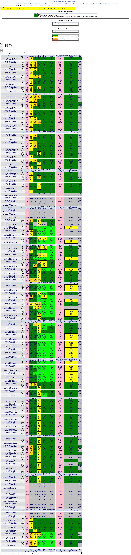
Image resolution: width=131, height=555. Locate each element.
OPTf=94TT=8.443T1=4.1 (71, 404)
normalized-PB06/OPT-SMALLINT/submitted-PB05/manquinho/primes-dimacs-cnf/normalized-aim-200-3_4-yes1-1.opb (10, 149)
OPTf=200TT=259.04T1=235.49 (71, 177)
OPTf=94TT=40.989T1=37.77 (60, 433)
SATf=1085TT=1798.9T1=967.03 (71, 251)
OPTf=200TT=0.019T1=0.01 (27, 135)
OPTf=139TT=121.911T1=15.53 (60, 335)
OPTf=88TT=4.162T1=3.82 (71, 415)
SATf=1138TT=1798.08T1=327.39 (31, 258)
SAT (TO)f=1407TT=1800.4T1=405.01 (44, 227)
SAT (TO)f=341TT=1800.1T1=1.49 (39, 342)
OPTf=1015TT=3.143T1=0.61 (30, 449)
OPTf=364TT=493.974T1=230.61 (60, 324)
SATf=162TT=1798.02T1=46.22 (27, 311)
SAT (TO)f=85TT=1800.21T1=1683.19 (44, 394)
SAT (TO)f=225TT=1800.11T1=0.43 (39, 338)
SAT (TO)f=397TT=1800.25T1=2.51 (44, 369)
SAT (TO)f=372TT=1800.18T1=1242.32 (60, 304)
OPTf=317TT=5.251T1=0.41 (27, 446)
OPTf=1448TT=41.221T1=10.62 (71, 534)
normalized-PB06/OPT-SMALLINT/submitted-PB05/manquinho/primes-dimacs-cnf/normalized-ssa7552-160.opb (10, 545)
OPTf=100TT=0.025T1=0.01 (39, 114)
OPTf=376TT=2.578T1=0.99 (51, 280)
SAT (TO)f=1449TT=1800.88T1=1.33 (51, 534)
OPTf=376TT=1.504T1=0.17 (39, 280)
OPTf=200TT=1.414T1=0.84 (44, 153)
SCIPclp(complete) (60, 56)
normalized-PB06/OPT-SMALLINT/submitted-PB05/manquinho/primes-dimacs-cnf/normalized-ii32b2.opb (10, 273)
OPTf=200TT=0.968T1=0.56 (51, 146)
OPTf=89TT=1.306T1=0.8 (27, 442)
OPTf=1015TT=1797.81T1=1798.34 (71, 471)
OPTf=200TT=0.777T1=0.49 (51, 142)
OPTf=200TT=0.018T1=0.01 (35, 146)
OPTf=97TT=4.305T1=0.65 (27, 418)
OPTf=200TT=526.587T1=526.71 (60, 177)
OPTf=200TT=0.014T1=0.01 (30, 160)
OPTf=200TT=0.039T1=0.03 (27, 167)
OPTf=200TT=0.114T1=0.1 (35, 177)
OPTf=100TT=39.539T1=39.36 (60, 114)
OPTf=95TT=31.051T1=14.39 (60, 439)
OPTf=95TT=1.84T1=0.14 (35, 439)
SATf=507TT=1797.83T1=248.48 (71, 353)
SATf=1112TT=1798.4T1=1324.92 (71, 258)
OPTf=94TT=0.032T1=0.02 (39, 404)
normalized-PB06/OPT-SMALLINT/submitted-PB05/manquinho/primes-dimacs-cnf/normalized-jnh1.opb (10, 391)
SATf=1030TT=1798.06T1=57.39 (27, 251)
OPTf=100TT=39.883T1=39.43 (71, 100)
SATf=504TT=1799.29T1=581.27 (60, 328)
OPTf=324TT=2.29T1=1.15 (51, 467)
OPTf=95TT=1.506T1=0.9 (44, 408)
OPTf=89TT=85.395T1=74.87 (35, 426)
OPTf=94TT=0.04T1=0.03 (39, 433)
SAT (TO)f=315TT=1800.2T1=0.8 (44, 362)
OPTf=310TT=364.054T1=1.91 (35, 318)
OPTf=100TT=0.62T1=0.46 (51, 111)
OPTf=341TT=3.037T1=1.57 (30, 477)
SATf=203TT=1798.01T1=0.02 (31, 338)
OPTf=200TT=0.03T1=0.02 (39, 138)
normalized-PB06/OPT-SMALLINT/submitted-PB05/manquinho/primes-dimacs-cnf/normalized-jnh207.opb (10, 408)
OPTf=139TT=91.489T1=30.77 (71, 335)
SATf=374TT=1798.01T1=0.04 (27, 369)
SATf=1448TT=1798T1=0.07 (27, 534)
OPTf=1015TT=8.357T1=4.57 (44, 464)
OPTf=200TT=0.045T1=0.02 (39, 160)
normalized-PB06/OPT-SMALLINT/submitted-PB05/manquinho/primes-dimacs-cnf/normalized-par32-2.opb (10, 494)
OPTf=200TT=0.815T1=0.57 (44, 125)
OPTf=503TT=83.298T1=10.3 (51, 328)
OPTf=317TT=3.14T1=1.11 (51, 446)
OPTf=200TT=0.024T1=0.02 (39, 142)
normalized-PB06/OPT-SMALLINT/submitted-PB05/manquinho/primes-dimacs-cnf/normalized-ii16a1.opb (10, 227)
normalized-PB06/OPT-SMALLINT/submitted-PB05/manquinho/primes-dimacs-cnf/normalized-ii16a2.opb (10, 231)
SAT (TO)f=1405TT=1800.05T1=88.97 (39, 241)
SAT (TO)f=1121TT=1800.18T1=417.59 (35, 258)
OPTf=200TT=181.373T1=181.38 (71, 163)
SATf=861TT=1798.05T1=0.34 (35, 247)
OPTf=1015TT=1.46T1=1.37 (39, 457)
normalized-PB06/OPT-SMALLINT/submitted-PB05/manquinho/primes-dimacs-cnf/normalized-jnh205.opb (10, 404)
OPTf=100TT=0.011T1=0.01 (27, 73)
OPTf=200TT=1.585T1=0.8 (44, 173)
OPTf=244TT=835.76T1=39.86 (27, 272)
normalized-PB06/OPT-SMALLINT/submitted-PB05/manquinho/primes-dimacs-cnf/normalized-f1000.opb (10, 195)
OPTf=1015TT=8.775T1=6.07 (44, 471)
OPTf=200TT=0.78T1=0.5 (51, 122)
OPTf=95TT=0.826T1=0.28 (27, 387)
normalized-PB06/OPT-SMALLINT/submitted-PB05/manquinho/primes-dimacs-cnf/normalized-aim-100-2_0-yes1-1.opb (10, 73)
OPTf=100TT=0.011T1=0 (31, 90)
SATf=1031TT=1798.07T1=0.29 (35, 238)
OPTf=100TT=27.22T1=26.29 (59, 100)
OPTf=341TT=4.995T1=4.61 (27, 477)
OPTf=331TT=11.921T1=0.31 (39, 276)
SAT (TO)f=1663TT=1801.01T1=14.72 (51, 234)
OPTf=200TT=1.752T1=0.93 (44, 156)
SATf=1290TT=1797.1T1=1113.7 (60, 241)
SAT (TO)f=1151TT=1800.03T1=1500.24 (39, 251)
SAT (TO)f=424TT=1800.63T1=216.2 (51, 377)
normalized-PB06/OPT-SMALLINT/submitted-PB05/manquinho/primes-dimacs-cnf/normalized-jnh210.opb (10, 415)
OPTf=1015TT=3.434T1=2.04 (35, 481)
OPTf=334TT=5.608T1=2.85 (35, 460)
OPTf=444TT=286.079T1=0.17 (31, 265)
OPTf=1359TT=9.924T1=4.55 (71, 544)
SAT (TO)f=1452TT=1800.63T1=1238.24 (51, 227)
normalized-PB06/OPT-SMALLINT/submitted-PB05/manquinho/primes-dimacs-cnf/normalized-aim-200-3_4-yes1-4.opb (10, 160)
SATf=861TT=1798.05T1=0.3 (31, 247)
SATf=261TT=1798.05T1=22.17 (35, 293)
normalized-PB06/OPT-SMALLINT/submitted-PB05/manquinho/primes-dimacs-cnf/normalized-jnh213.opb (10, 422)
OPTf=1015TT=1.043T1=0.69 (30, 471)
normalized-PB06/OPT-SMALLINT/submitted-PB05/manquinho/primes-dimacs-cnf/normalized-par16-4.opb (10, 471)
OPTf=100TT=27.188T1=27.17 (71, 83)
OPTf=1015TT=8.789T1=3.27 (44, 449)
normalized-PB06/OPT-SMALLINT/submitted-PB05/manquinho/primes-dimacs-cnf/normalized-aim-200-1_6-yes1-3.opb (10, 125)
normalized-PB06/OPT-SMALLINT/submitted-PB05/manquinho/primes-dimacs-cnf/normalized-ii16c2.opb (10, 248)
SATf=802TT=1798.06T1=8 (31, 307)
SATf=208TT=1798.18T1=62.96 (27, 289)
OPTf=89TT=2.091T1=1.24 (51, 426)
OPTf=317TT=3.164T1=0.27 (30, 446)
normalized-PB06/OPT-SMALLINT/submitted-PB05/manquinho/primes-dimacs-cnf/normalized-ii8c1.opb (10, 363)
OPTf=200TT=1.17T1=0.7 (51, 177)
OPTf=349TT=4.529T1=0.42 (30, 453)
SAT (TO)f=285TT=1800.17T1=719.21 (71, 300)
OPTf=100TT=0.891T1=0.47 (44, 114)
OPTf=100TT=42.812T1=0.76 (60, 104)
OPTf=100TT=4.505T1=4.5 (59, 58)
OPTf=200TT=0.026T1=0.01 (39, 122)
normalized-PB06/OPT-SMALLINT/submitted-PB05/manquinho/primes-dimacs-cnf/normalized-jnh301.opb (10, 439)
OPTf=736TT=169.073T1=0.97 (35, 296)
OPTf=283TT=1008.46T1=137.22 (71, 342)
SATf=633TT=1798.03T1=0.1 (31, 380)
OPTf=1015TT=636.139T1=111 (60, 464)
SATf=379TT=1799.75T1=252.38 (71, 349)
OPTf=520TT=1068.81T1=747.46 (71, 262)
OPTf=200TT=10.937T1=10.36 (60, 125)
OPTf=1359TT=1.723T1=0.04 (35, 544)
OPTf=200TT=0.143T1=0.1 (35, 163)
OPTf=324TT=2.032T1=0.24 (30, 467)
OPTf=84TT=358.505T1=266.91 (27, 394)
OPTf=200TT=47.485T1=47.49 (60, 135)
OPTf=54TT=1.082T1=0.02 (30, 331)
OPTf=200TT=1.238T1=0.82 (44, 135)
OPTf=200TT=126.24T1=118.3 (71, 149)
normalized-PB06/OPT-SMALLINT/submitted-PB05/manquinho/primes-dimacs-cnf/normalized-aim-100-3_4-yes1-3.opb (10, 97)
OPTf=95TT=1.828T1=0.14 (30, 439)
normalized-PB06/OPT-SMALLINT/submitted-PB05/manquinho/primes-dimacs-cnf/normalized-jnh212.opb (10, 419)
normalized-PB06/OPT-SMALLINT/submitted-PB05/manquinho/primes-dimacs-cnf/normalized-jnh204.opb (10, 401)
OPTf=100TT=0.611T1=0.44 (51, 80)
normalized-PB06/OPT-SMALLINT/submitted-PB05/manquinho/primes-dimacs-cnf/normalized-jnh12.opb (10, 384)
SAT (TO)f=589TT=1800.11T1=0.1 (35, 373)
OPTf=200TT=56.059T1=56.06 (71, 142)
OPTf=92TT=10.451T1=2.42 (27, 391)
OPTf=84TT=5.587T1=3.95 (39, 394)
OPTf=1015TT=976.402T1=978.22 (71, 449)
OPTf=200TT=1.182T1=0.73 (51, 160)
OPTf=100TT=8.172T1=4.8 (59, 73)
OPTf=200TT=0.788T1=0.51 (51, 118)
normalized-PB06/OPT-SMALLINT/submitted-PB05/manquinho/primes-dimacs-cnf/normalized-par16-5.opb (10, 481)
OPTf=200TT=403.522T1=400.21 (60, 173)
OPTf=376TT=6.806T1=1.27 (44, 280)
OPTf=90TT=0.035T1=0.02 (39, 429)
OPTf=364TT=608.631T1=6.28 (39, 324)
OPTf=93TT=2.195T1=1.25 (44, 400)
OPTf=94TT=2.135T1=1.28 (44, 433)
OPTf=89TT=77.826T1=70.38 (71, 426)
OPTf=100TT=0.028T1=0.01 (39, 111)
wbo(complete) (79, 56)
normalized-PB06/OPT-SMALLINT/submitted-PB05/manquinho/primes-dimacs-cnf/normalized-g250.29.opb (10, 217)
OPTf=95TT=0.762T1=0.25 (30, 387)
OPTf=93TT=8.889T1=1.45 (30, 411)
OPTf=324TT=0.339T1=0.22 (39, 467)
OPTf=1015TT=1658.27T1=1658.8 (60, 457)
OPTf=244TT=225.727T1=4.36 (44, 272)
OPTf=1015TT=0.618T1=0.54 (39, 471)
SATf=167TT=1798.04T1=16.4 (27, 286)
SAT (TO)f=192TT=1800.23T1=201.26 (44, 269)
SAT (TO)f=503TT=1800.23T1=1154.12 (44, 328)
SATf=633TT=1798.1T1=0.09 (35, 380)
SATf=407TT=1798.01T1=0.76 (35, 377)
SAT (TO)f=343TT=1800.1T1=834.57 (60, 377)
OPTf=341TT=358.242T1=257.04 (60, 477)
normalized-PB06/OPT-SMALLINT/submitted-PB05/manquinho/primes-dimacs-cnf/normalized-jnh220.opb (10, 433)
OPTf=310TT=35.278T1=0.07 (39, 318)
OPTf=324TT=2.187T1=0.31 (35, 467)
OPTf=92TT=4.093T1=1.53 (44, 391)
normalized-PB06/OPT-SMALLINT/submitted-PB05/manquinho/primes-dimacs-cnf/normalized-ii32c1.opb (10, 286)
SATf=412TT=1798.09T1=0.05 (35, 349)
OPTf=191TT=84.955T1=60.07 (71, 269)
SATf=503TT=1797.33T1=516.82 (71, 328)
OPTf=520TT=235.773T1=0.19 (35, 262)
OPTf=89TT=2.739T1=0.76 (44, 442)
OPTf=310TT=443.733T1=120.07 (60, 318)
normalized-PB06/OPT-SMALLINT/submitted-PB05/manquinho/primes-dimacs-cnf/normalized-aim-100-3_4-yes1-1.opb (10, 87)
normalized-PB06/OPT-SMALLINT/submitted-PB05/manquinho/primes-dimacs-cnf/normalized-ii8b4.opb (10, 356)
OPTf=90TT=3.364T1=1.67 (44, 429)
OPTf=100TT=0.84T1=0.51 (51, 87)
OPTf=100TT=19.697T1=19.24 (60, 97)
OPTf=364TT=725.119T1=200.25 (71, 324)
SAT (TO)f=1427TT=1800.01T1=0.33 (39, 231)
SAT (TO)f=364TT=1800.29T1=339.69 (44, 324)
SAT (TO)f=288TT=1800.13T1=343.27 (39, 300)
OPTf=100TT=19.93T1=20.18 (59, 87)
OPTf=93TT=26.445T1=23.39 (60, 411)
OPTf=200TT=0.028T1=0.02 (27, 149)
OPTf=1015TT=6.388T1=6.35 (35, 464)
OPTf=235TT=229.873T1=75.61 (71, 314)
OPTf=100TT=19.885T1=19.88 (60, 90)
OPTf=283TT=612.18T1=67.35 (60, 342)
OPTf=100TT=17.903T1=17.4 (71, 73)
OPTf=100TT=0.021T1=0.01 (39, 69)
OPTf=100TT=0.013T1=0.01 (27, 107)
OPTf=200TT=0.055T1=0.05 (30, 163)
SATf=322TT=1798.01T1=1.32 (31, 342)
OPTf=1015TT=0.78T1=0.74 (39, 464)
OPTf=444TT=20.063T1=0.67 (39, 265)
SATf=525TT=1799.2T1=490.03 (60, 366)
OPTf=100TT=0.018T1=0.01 (39, 58)
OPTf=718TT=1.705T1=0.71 (35, 220)
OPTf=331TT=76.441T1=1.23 (31, 276)
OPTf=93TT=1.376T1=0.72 (51, 411)
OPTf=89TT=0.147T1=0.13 (59, 442)
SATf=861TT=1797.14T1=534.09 (71, 247)
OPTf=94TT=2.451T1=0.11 (30, 404)
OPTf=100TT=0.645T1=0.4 (44, 73)
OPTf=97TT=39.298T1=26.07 (60, 418)
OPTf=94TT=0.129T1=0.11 (59, 384)
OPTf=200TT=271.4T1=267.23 (71, 173)
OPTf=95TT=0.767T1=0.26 (35, 387)
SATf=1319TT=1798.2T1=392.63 (27, 231)
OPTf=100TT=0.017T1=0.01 (39, 65)
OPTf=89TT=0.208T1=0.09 (39, 426)
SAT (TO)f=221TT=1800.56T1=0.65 (44, 345)
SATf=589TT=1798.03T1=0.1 (27, 373)
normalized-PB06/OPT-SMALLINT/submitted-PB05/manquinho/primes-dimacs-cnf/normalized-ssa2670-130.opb (10, 523)
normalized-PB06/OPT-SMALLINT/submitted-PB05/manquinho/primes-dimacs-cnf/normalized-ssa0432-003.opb (10, 520)
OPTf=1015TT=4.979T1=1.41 (51, 449)
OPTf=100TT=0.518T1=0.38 (51, 65)
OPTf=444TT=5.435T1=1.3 (44, 265)
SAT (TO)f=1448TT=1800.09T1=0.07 (39, 534)
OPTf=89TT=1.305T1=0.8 (35, 442)
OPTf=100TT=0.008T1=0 (35, 65)
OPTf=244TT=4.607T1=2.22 (51, 272)
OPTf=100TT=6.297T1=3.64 (71, 58)
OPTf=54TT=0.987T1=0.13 (35, 331)
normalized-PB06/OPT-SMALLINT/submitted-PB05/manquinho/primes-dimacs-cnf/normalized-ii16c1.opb (10, 242)
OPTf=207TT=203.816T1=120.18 (71, 289)
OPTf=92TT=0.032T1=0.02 (39, 422)
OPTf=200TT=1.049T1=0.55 (51, 149)
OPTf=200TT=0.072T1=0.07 (27, 163)
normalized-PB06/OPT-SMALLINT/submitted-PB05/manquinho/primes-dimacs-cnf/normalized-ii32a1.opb (10, 266)
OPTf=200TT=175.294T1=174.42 (71, 160)
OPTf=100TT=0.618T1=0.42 (51, 97)
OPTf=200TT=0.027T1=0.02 (39, 135)
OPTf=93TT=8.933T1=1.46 (35, 411)
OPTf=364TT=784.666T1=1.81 (35, 324)
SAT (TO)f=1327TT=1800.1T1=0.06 (39, 541)
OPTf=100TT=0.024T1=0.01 (39, 104)
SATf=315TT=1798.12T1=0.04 (35, 362)
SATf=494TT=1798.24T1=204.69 (71, 380)
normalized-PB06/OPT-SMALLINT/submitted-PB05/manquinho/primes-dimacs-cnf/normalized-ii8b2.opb (10, 349)
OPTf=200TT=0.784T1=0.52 (51, 129)
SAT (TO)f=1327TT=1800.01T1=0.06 (39, 537)
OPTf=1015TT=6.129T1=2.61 (27, 449)
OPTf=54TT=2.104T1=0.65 (51, 331)
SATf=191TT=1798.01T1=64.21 (31, 269)
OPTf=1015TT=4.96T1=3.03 (35, 457)
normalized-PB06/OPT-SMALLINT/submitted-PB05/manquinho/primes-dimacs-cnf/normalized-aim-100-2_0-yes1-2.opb (10, 76)
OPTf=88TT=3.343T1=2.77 (27, 415)
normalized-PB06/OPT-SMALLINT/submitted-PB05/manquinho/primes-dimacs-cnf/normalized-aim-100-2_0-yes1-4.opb (10, 84)
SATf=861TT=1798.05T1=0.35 (27, 247)
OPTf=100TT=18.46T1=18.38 (59, 83)
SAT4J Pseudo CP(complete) (44, 56)
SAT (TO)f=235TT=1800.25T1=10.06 (44, 314)
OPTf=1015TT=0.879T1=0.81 (39, 481)
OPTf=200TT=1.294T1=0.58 (44, 149)
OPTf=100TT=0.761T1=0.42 (44, 76)
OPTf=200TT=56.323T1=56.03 (71, 138)
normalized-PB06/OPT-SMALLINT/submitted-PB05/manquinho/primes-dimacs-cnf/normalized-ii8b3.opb (10, 353)
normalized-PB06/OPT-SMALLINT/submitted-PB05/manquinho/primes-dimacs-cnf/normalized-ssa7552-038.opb (10, 534)
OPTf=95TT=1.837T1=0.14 (27, 439)
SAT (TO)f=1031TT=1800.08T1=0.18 (39, 238)
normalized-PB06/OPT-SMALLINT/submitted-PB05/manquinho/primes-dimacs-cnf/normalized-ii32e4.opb (10, 324)
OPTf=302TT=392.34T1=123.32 (71, 362)
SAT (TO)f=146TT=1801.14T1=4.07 (51, 335)
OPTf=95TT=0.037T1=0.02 (39, 439)
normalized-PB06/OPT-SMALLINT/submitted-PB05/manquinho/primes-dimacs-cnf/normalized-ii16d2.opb (10, 255)
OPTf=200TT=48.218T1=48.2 (60, 146)
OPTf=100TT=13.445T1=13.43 (60, 76)
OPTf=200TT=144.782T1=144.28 (71, 156)
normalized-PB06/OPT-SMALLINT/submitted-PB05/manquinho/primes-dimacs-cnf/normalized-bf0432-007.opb (10, 181)
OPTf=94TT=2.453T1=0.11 (35, 404)
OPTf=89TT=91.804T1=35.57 (31, 426)
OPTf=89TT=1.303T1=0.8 (30, 442)
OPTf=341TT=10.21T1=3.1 (35, 477)
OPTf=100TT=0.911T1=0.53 (44, 111)
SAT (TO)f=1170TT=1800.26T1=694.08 (44, 251)
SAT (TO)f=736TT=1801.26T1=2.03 (51, 296)
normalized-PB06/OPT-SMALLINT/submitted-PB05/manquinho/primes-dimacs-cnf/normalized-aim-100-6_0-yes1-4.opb (10, 115)
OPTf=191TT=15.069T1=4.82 (60, 345)
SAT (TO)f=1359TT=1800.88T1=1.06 (51, 544)
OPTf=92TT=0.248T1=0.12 (35, 422)
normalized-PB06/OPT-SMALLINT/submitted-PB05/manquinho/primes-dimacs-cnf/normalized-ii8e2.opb (10, 380)
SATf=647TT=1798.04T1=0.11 (31, 366)
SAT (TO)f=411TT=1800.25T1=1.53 (44, 349)
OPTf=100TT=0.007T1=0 (35, 62)
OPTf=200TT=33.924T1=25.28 (71, 129)
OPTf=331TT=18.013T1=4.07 (51, 276)
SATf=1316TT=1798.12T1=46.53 (31, 231)
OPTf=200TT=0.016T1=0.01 (30, 142)
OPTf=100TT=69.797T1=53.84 (71, 104)
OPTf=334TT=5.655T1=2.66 (44, 460)
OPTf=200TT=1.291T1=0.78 (51, 167)
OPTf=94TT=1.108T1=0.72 (51, 404)
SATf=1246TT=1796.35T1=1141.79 (71, 241)
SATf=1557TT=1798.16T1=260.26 (27, 234)
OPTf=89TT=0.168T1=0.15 (71, 442)
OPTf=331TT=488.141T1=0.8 (35, 276)
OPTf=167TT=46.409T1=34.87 (60, 286)
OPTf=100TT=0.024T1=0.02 (27, 87)
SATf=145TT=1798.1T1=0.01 (31, 335)
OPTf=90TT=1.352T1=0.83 (51, 429)
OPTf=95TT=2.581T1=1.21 (44, 439)
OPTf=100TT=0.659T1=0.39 (44, 83)
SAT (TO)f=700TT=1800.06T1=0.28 (39, 366)
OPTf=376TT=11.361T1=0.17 (30, 280)
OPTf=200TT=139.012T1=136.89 (60, 149)
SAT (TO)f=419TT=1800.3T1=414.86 (44, 377)
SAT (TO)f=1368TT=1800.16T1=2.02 (35, 227)
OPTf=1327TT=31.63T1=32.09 (79, 537)
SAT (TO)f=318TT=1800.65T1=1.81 (51, 342)
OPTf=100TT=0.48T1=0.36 (51, 73)
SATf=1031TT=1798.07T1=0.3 (31, 238)
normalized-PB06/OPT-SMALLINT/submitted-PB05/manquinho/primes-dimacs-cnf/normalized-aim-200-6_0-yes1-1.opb (10, 164)
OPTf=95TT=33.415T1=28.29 (71, 408)
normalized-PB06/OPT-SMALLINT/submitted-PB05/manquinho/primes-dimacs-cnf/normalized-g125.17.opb (10, 205)
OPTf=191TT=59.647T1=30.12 (60, 269)
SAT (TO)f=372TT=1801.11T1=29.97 (51, 304)
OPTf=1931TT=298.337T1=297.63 (31, 223)
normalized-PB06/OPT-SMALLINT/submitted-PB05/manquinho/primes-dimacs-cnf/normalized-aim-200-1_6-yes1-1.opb (10, 118)
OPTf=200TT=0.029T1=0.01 (30, 173)
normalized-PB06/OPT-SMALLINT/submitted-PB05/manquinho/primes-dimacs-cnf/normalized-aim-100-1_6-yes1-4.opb (10, 69)
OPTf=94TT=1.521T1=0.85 (51, 433)
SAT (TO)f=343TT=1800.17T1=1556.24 (71, 369)
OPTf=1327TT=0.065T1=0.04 (35, 537)
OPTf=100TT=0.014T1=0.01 (35, 90)
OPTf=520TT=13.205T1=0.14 (39, 262)
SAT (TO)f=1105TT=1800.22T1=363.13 (60, 258)
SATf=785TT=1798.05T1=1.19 (27, 255)
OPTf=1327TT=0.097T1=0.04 (35, 541)
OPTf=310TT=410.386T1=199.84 (71, 318)
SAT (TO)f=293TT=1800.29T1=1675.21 (44, 300)
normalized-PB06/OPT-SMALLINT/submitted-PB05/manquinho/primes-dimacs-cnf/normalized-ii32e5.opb (10, 328)
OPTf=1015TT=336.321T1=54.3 (60, 449)
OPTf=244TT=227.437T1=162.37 (71, 272)
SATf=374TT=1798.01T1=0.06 (31, 369)
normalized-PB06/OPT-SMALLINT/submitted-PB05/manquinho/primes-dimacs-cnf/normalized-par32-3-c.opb (10, 497)
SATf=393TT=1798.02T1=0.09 (31, 377)
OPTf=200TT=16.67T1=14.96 (71, 125)
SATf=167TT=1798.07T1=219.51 (35, 286)
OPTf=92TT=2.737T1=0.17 (71, 422)
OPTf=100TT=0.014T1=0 (27, 100)
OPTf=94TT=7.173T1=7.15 (59, 404)
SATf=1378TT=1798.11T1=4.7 (31, 241)
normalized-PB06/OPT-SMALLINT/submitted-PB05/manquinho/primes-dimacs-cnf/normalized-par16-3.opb (10, 464)
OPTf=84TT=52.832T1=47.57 (51, 394)
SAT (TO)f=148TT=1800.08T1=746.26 (39, 335)
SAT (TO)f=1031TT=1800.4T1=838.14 (60, 238)
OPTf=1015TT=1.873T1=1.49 (35, 471)
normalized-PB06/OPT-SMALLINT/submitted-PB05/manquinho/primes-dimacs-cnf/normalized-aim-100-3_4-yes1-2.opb (10, 91)
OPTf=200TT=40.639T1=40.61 (60, 122)
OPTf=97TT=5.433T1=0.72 (35, 418)
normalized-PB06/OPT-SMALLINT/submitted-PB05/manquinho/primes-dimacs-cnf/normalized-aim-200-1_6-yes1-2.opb (10, 122)
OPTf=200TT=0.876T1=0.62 (44, 129)
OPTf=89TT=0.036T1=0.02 (39, 442)
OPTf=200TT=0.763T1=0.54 (44, 122)
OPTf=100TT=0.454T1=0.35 (51, 69)
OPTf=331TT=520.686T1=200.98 (60, 276)
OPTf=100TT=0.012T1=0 (35, 104)
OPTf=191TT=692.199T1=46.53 (60, 338)
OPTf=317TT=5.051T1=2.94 (44, 446)
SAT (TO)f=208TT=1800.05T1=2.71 (39, 289)
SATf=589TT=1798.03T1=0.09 (31, 373)
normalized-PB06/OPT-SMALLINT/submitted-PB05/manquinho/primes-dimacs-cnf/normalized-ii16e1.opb (10, 259)
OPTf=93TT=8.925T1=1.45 (27, 411)
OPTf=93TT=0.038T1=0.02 (39, 411)
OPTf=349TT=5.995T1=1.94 (44, 453)
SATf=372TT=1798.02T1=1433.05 (35, 304)
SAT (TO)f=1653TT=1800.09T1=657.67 (39, 234)
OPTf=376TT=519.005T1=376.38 (60, 280)
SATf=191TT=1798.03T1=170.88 (27, 269)
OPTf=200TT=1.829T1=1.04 (44, 163)
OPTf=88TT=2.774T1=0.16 (59, 415)
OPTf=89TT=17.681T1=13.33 (44, 426)
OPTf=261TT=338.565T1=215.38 (60, 293)
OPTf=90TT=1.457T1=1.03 (27, 429)
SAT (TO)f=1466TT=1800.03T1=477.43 (39, 227)
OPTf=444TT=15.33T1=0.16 (35, 265)
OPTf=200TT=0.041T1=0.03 (39, 177)
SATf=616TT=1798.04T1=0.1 (31, 353)
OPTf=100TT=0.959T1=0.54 (44, 97)
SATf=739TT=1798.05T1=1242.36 (35, 356)
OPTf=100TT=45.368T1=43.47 (71, 97)
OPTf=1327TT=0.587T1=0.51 (71, 537)
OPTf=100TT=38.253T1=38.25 (71, 90)
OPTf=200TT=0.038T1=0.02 (39, 163)
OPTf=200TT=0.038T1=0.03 (30, 177)
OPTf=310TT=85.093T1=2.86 (51, 318)
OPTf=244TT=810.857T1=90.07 (31, 272)
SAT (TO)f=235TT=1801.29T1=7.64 (51, 314)
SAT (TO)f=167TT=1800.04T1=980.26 (39, 286)
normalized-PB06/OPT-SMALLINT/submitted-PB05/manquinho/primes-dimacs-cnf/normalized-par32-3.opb (10, 501)
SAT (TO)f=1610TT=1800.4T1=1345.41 (44, 234)
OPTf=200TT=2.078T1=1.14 (44, 177)
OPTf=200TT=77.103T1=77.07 (71, 146)
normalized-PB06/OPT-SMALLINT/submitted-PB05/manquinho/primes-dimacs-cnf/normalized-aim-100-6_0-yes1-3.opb (10, 111)
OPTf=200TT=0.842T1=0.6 (44, 142)
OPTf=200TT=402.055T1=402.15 (60, 167)
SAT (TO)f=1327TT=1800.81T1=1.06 (51, 541)
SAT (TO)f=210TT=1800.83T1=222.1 (51, 289)
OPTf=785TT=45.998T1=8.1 (44, 255)
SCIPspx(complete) (71, 56)
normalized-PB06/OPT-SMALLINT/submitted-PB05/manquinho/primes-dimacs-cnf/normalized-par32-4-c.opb (10, 504)
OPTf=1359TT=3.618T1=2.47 (59, 544)
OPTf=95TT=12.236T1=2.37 (71, 387)
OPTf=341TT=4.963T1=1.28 (44, 477)
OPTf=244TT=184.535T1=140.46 (60, 272)
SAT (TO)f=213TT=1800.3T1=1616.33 (44, 289)
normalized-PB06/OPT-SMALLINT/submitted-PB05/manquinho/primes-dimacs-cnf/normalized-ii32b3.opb (10, 276)
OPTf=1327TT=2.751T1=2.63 (59, 541)
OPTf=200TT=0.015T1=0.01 (30, 135)
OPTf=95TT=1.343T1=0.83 (51, 439)
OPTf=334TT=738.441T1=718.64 (60, 460)
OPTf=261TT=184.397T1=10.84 (31, 293)
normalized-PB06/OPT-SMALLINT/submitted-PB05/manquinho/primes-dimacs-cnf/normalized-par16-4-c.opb (10, 468)
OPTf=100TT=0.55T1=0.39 (51, 76)
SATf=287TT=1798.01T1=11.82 (27, 300)
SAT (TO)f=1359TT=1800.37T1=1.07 (44, 544)
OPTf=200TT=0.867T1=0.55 (51, 156)
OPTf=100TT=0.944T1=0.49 (44, 90)
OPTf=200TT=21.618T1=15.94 (71, 118)
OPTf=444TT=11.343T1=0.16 (27, 265)
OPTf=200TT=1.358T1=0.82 (44, 146)
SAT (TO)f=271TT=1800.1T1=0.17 (39, 345)
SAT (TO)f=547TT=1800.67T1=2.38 (51, 353)
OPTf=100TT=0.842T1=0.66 (44, 104)
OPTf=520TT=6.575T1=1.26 (44, 262)
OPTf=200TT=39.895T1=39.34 (60, 142)
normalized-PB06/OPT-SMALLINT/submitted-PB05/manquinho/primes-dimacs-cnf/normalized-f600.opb (10, 201)
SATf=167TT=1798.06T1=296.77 (31, 286)
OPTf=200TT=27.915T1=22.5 (60, 118)
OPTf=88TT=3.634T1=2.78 (35, 415)
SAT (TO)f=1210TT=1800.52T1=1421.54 (60, 227)
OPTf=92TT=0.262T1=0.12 (27, 422)
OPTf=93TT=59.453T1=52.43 (71, 400)
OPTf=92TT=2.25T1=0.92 (44, 422)
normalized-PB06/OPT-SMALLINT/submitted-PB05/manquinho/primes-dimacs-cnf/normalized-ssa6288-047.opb (10, 530)
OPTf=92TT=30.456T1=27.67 (60, 391)
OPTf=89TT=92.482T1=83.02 (60, 426)
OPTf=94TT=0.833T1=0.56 (51, 384)
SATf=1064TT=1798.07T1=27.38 (31, 251)
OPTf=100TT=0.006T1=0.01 (27, 58)
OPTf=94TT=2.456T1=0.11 (27, 404)
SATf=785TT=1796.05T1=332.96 (71, 255)
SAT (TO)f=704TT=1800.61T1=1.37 (51, 356)
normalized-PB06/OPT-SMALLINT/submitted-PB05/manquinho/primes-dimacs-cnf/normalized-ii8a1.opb (10, 331)
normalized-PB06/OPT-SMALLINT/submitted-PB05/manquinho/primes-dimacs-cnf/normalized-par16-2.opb (10, 457)
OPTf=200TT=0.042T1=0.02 (39, 156)
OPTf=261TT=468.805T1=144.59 (71, 293)
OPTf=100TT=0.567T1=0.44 (44, 58)
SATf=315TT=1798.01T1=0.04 (27, 362)
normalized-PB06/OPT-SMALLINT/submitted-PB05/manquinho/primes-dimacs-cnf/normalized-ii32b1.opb (10, 269)
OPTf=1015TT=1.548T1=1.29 (27, 471)
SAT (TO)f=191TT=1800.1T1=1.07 (39, 269)
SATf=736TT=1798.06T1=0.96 (31, 296)
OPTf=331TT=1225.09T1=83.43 (44, 276)
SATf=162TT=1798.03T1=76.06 (35, 311)
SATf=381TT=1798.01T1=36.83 (27, 377)
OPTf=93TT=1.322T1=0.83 (51, 400)
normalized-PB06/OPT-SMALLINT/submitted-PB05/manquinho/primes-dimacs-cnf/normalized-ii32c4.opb (10, 297)
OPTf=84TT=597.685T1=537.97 (31, 394)
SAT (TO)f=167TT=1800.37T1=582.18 (44, 311)
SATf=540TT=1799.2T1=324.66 (71, 373)
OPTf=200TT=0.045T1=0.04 (27, 153)
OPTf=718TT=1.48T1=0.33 (31, 220)
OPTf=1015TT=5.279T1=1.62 (30, 457)
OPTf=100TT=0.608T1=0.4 (44, 80)
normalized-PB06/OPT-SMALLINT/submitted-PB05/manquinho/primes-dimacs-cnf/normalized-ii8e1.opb (10, 377)
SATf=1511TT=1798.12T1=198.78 (31, 234)
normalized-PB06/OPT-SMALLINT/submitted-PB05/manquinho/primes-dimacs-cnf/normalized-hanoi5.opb (10, 224)
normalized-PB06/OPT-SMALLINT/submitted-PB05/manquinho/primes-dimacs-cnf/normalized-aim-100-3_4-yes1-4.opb (10, 100)
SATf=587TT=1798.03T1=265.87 (27, 353)
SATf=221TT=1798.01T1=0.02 (31, 345)
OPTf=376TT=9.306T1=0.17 (27, 280)
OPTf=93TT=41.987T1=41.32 (60, 400)
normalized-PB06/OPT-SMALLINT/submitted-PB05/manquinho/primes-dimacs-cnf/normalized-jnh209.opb (10, 412)
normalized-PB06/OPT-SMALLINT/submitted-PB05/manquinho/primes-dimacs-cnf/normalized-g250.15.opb (10, 214)
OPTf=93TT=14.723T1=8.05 (31, 400)
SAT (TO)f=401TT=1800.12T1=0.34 (39, 362)
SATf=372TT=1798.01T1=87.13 (27, 304)
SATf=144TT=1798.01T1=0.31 (27, 335)
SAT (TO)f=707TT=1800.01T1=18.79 (39, 373)
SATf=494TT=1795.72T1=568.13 (60, 380)
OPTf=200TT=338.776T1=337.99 (60, 163)
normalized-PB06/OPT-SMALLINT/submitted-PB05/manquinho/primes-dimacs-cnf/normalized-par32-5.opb (10, 516)
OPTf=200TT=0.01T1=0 (31, 129)
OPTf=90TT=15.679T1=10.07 (71, 429)
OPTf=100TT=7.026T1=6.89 (59, 65)
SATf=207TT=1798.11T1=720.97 (35, 289)
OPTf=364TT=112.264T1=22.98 (27, 324)
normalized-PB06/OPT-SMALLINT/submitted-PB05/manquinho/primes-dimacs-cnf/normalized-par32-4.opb (10, 507)
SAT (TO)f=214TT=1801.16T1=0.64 (51, 345)
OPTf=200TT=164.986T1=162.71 (60, 160)
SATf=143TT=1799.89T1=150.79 (35, 335)
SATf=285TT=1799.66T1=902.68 (60, 300)
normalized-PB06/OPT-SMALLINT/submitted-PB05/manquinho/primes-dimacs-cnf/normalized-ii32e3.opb (10, 318)
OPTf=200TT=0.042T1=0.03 (35, 167)
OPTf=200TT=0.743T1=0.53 (44, 118)
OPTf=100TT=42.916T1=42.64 (60, 111)
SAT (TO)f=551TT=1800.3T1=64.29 (44, 353)
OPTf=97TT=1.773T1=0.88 (44, 418)
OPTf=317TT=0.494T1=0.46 (39, 446)
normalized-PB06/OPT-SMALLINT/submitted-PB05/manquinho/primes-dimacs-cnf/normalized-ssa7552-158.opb (10, 538)
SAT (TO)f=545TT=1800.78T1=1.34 (51, 380)
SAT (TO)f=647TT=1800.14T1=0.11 (35, 366)
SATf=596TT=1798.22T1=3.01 (35, 353)
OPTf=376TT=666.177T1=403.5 (71, 280)
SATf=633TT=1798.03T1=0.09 (27, 380)
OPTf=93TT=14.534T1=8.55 (35, 400)
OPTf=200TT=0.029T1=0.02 (39, 146)
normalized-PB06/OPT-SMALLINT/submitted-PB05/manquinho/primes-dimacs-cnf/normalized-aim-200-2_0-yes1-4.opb (10, 146)
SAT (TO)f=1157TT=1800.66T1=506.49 (51, 251)
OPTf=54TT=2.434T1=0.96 (71, 331)
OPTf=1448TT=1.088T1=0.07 (35, 534)
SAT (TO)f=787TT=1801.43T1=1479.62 (51, 255)
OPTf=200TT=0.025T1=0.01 (39, 118)
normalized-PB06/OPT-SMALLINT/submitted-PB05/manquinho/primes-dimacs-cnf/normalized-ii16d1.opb (10, 251)
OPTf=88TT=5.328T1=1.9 (44, 415)
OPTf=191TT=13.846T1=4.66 (71, 345)
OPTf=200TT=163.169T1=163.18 (60, 153)
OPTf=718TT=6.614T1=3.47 (44, 220)
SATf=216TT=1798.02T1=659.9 (35, 345)
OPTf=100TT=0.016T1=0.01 (27, 90)
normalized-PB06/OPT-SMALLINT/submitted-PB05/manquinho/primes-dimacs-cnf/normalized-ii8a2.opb (10, 335)
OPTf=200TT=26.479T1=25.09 (60, 129)
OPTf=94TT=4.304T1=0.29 (27, 433)
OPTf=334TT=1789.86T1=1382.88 (71, 460)
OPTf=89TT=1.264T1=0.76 (51, 442)
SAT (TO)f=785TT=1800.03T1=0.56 (39, 255)
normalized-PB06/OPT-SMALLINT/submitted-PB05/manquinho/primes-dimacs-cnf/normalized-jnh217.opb (10, 426)
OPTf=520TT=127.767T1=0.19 (31, 262)
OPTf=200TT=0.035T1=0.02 (39, 173)
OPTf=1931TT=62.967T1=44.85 (51, 223)
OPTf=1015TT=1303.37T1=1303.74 (79, 464)
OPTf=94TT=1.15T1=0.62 (44, 384)
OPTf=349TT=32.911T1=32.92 (79, 453)
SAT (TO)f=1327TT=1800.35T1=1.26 (44, 541)
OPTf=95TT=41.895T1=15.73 (71, 439)
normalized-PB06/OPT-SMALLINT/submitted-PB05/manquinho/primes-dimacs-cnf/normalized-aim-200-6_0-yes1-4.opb (10, 177)
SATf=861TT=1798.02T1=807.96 (60, 247)
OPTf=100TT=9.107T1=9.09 (71, 69)
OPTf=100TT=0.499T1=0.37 (44, 62)
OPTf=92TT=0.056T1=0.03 (39, 391)
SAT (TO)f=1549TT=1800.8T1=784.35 (60, 234)
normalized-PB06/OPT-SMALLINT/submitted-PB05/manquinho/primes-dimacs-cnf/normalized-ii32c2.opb (10, 290)
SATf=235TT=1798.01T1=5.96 (31, 314)
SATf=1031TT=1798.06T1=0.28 (27, 238)
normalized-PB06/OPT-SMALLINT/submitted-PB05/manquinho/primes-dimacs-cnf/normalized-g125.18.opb (10, 210)
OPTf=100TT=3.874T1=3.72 (59, 62)
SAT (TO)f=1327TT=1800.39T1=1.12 (44, 537)
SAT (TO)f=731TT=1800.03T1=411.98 (39, 353)
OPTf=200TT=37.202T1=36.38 (71, 122)
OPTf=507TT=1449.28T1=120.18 (60, 353)
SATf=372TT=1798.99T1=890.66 (71, 304)
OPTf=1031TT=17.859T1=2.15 (44, 238)
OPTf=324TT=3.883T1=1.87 (44, 467)
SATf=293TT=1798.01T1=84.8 (35, 300)
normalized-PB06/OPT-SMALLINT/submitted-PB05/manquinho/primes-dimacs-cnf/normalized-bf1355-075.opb (10, 184)
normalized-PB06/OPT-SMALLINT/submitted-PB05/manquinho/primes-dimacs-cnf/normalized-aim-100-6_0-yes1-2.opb (10, 108)
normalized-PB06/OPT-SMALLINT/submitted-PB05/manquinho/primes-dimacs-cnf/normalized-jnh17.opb (10, 388)
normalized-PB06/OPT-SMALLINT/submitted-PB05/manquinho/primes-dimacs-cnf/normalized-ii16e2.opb (10, 262)
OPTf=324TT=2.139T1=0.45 (27, 467)
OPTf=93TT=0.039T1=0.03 (39, 400)
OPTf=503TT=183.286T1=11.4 (27, 328)
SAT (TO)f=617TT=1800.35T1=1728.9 (44, 380)
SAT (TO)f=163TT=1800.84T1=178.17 (51, 311)
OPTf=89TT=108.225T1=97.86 (27, 426)
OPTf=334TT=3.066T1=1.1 (51, 460)
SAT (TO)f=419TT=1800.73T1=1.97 (51, 369)
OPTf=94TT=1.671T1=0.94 (44, 404)
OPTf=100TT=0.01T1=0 (31, 100)
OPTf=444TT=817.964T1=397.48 (71, 265)
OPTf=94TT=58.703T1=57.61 (71, 433)
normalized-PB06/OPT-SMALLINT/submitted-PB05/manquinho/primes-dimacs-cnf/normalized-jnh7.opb (10, 443)
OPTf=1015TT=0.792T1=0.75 (39, 449)
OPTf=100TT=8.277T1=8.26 (71, 65)
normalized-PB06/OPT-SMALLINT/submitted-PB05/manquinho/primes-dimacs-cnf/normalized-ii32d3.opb (10, 307)
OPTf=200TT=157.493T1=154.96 (71, 167)
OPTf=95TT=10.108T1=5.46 (60, 387)
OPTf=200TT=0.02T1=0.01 (31, 149)
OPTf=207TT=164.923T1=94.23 (60, 289)
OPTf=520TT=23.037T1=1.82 (51, 262)
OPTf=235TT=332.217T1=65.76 (60, 314)
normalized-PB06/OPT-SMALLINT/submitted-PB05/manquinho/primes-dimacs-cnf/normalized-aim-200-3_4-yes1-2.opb (10, 153)
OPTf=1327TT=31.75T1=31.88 (79, 541)
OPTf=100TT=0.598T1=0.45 (51, 114)
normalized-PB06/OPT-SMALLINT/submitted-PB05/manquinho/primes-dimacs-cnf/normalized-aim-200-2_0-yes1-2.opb (10, 139)
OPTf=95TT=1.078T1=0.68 (51, 408)
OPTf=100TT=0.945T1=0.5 (44, 87)
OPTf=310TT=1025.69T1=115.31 (44, 318)
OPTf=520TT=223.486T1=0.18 (27, 262)
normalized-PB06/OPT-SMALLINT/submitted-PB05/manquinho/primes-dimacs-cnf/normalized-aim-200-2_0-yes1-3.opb (10, 142)
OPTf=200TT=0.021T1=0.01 (35, 135)
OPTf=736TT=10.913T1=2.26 (44, 296)
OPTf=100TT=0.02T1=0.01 (39, 73)
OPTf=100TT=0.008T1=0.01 (27, 76)
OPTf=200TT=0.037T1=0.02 (35, 173)
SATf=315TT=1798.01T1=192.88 (35, 342)
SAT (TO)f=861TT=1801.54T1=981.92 (51, 247)
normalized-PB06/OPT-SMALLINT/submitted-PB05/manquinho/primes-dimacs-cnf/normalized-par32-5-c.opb (10, 513)
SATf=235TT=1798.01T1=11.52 (27, 314)
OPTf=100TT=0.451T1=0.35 (51, 62)
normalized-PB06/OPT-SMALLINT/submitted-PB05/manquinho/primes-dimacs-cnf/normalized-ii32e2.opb (10, 315)
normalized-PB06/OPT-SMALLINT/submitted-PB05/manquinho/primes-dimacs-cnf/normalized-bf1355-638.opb (10, 188)
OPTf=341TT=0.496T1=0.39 (39, 477)
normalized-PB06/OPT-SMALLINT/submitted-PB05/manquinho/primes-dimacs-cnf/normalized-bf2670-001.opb (10, 191)
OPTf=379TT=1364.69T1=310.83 (60, 349)
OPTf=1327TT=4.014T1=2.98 (71, 541)
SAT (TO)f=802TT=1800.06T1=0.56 (39, 307)
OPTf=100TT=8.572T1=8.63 (79, 58)
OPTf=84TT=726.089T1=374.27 (35, 394)
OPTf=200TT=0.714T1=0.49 (51, 125)
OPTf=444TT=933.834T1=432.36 (60, 265)
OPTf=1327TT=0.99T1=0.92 (60, 537)
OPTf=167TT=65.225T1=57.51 (71, 286)
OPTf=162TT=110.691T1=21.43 (60, 311)
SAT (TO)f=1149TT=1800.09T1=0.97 (39, 258)
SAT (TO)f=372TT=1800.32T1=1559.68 (44, 304)
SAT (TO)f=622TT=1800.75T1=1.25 (51, 373)
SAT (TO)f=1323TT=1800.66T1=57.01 (51, 241)
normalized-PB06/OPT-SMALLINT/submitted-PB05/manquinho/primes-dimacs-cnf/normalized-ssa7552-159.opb (10, 541)
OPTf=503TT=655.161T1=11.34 (31, 328)
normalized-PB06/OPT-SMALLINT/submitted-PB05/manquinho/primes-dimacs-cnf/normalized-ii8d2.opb (10, 373)
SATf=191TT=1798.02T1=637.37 (35, 269)
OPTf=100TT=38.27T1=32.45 (59, 107)
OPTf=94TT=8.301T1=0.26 (30, 433)
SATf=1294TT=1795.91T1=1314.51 (71, 227)
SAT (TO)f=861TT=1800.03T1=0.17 (39, 247)
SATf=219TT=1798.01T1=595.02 (27, 345)
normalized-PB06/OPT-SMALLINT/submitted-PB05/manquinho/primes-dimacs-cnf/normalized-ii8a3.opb (10, 339)
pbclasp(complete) (39, 56)
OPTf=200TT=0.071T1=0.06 (35, 156)
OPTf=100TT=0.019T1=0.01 (39, 76)
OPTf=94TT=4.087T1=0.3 (35, 433)
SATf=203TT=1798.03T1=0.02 (35, 338)
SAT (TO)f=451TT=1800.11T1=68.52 (39, 369)
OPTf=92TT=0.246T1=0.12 (30, 422)
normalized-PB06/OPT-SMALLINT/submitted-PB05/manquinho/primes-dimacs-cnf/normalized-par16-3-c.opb (10, 461)
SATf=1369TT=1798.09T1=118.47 (27, 241)
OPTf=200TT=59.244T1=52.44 (60, 138)
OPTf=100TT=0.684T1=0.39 (51, 100)
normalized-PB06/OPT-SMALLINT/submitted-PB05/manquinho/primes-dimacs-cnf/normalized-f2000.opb (10, 198)
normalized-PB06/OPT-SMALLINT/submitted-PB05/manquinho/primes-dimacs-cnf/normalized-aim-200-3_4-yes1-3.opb (10, 157)
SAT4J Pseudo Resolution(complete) (51, 56)
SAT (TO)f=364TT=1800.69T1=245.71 (51, 324)
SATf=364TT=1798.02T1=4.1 (31, 324)
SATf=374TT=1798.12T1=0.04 (35, 369)
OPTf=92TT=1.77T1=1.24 (60, 422)
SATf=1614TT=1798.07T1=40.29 (35, 234)
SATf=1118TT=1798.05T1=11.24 (35, 251)
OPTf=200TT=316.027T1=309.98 (71, 153)
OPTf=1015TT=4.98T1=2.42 (27, 457)
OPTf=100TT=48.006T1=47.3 (71, 111)
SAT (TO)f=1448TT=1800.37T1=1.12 (44, 534)
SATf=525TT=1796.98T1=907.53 (71, 366)
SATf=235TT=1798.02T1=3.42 (35, 314)
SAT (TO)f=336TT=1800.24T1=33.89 (44, 342)
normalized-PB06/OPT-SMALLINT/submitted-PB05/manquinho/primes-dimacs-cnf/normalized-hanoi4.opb (10, 220)
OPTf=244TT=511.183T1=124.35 (35, 272)
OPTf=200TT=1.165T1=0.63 (51, 173)
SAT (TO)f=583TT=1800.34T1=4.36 (44, 366)
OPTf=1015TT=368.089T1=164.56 (60, 481)
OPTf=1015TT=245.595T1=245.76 (79, 481)
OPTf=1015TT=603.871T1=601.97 (60, 471)
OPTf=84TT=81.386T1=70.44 (60, 394)
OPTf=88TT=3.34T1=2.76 (31, 415)
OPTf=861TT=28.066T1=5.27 (44, 247)
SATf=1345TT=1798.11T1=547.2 (27, 227)
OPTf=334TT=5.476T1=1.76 (27, 460)
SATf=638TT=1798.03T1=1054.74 (27, 366)
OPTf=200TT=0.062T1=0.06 (27, 177)
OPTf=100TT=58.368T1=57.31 (71, 114)
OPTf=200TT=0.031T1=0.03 (35, 138)
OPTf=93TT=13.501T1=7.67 (27, 400)
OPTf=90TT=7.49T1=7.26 (60, 429)
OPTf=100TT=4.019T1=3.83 (59, 69)
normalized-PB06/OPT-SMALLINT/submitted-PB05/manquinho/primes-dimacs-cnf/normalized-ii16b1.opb (10, 235)
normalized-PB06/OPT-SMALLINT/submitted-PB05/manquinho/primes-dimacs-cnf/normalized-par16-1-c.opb (10, 446)
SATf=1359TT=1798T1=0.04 (27, 544)
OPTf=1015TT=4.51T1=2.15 (51, 464)
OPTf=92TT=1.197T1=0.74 (51, 422)
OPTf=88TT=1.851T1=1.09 (51, 415)
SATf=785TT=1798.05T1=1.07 (31, 255)
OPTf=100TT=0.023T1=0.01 (35, 97)
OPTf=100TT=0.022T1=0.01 (39, 62)
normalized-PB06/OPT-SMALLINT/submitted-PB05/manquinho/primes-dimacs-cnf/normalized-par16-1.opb (10, 450)
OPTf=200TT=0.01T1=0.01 (31, 122)
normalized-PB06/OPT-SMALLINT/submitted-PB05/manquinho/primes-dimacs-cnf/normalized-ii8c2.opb (10, 366)
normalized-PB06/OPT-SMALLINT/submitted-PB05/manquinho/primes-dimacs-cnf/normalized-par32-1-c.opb (10, 484)
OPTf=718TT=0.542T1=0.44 (39, 220)
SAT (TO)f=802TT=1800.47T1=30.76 (44, 307)
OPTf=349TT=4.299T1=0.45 (27, 453)
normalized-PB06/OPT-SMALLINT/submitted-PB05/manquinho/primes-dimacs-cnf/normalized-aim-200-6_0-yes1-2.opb (10, 167)
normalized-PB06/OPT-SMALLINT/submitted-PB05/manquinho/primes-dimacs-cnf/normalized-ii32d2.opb (10, 304)
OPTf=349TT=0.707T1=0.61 (39, 453)
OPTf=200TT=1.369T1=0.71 (51, 163)
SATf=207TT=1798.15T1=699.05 (31, 289)
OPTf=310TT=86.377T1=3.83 (27, 318)
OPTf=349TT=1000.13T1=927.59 (60, 453)
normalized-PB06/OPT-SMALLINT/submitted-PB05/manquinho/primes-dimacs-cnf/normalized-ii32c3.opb (10, 293)
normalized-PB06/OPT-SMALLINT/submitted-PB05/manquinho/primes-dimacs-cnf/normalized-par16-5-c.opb (10, 477)
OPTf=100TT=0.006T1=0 (27, 62)
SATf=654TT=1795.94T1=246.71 (60, 356)
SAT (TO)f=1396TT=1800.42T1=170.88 (44, 231)
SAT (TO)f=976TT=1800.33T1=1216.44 (60, 251)
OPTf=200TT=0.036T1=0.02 (39, 167)
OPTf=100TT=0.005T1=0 (30, 58)
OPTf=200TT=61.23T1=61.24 (71, 135)
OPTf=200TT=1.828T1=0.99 (44, 160)
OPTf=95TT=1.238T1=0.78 (51, 387)
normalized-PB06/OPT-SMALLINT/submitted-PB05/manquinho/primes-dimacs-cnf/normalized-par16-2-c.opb (10, 453)
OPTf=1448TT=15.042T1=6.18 (60, 534)
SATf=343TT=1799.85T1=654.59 (60, 369)
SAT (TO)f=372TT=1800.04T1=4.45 (39, 304)
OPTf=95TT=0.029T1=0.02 (39, 408)
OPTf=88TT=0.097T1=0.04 (39, 415)
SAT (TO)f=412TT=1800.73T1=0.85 (51, 349)
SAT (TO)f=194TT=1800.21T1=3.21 (44, 338)
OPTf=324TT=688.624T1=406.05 (71, 467)
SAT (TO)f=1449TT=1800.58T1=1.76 (51, 231)
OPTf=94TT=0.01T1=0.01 (31, 384)
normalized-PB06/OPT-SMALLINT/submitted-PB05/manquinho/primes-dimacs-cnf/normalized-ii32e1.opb (10, 311)
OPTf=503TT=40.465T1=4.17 (39, 328)
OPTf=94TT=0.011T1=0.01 (27, 384)
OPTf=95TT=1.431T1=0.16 (30, 408)
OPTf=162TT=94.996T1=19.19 (71, 311)
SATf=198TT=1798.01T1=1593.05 (27, 338)
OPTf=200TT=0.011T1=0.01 (27, 129)
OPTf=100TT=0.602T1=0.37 (51, 83)
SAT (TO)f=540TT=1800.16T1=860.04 (60, 373)
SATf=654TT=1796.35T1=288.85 (71, 356)
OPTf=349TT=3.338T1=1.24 (51, 453)
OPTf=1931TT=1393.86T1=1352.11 (27, 223)
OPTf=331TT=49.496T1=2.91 (27, 276)
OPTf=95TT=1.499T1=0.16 (35, 408)
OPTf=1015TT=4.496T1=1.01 (35, 449)
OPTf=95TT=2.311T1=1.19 (44, 387)
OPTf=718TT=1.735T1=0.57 (27, 220)
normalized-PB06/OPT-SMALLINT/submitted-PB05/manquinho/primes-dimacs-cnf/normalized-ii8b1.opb (10, 346)
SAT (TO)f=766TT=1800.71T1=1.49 (51, 366)
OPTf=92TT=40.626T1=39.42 (71, 391)
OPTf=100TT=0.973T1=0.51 (44, 107)
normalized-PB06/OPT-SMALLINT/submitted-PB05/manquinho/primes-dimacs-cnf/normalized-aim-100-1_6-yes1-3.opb (10, 66)
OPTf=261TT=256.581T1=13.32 (27, 293)
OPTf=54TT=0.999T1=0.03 (27, 331)
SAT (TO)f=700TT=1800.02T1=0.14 (39, 380)
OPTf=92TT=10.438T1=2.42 (31, 391)
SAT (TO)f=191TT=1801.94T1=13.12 (51, 269)
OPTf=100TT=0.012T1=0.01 (35, 73)
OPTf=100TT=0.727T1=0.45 (51, 104)
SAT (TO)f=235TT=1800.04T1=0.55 (39, 314)
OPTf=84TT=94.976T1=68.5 (71, 394)
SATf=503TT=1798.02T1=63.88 (35, 328)
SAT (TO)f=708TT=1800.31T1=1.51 (44, 356)
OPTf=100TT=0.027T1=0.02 (35, 87)
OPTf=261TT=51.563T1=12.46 (51, 293)
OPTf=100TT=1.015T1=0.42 (44, 100)
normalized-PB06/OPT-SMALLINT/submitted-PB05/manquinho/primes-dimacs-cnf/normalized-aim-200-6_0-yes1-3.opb (10, 173)
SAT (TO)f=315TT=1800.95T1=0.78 (51, 362)
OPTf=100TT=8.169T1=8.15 (71, 80)
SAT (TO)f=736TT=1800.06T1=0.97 (39, 296)
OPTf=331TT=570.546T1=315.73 (71, 276)
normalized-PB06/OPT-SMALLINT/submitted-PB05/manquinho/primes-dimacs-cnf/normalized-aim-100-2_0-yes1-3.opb (10, 80)
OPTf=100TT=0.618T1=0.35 (44, 69)
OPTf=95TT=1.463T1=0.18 (27, 408)
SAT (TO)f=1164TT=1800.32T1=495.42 (44, 258)
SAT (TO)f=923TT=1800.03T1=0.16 (39, 356)
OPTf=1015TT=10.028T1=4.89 (44, 457)
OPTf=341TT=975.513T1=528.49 (71, 477)
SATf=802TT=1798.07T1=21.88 (27, 307)
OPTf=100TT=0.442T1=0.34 (51, 58)
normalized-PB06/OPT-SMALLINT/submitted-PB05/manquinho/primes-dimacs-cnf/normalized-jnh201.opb (10, 395)
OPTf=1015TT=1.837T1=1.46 (30, 481)
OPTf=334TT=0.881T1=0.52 (39, 460)
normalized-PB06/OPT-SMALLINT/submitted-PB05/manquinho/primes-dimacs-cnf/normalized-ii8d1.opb (10, 370)
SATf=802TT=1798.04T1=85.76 (35, 307)
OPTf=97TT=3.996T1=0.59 (30, 418)
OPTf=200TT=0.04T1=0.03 (35, 153)
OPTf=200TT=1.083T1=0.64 (51, 153)
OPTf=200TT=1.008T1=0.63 (51, 138)
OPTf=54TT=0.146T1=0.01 (39, 331)
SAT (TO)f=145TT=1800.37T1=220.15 (44, 335)
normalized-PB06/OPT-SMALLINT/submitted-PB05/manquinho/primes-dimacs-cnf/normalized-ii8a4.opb (10, 342)
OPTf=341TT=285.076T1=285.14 (79, 477)
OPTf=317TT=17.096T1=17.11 (79, 446)
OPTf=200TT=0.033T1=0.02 (35, 149)
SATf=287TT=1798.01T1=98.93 (31, 300)
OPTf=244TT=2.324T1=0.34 (39, 272)
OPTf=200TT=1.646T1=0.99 (44, 167)
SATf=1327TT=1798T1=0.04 (27, 537)
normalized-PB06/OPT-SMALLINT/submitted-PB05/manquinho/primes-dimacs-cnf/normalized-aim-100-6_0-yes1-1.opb (10, 104)
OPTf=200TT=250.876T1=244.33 (60, 156)
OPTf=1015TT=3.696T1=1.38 (51, 471)
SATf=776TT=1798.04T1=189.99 (31, 356)
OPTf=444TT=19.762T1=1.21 (51, 265)
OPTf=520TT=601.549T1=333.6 (60, 262)
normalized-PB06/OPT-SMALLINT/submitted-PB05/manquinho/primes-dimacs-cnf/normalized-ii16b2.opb (10, 238)
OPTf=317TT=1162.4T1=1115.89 (71, 446)
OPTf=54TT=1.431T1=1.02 (59, 331)
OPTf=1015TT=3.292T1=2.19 (30, 464)
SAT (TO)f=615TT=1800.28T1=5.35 (44, 373)
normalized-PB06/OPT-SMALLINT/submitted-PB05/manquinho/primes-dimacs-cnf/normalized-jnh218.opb (10, 429)
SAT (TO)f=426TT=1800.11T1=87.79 (39, 377)
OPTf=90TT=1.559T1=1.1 (35, 429)
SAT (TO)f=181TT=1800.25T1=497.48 (44, 286)
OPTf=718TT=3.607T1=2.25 (51, 220)
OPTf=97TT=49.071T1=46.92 (71, 418)
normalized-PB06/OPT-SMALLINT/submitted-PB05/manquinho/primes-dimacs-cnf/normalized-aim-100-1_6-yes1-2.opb (10, 62)
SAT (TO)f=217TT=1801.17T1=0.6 (51, 338)
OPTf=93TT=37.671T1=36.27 (71, 411)
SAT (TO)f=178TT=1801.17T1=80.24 (51, 286)
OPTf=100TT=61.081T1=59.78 (71, 107)
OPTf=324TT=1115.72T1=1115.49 (60, 467)
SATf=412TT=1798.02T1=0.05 (27, 349)
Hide (1, 44)
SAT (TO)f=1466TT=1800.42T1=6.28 (44, 241)
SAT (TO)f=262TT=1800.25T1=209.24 (44, 293)
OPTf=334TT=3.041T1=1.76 (30, 460)
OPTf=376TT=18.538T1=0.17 (35, 280)
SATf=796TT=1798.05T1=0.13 (27, 356)
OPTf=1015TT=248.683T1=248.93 (79, 471)
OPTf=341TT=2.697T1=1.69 (51, 477)
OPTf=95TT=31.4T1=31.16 (60, 408)
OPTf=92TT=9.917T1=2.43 (35, 391)
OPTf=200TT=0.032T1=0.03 (27, 138)
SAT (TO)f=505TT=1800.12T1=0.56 (39, 349)
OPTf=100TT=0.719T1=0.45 (51, 107)
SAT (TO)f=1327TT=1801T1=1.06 (51, 537)
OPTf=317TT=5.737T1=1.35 (35, 446)
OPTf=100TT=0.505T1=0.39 (51, 90)
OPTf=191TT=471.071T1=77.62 (71, 338)
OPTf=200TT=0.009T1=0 (27, 118)
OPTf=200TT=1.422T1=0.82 (44, 138)
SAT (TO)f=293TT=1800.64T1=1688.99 (51, 300)
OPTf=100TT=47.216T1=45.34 (71, 87)
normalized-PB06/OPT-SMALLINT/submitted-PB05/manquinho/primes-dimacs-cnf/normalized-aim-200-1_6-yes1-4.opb (10, 129)
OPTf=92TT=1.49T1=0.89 (51, 391)
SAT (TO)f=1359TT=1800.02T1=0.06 (39, 544)
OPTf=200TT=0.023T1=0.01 (39, 125)
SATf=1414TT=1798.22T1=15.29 (35, 241)
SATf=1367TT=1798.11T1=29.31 (31, 227)
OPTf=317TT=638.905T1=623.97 (60, 446)
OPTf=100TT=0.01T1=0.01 (35, 76)
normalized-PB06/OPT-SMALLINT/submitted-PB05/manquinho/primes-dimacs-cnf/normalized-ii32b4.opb (10, 280)
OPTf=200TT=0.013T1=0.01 (27, 122)
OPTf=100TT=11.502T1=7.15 (71, 62)
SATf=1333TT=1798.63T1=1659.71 (35, 231)
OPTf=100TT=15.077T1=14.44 (60, 80)
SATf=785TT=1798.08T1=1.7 (35, 255)
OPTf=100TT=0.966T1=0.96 (79, 104)
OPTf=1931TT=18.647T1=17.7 (39, 223)
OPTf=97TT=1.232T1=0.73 (51, 418)
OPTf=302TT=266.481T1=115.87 (60, 362)
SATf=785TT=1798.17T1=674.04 (60, 255)
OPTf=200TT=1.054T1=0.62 (51, 135)
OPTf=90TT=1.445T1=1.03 (30, 429)
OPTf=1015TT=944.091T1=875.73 (71, 481)
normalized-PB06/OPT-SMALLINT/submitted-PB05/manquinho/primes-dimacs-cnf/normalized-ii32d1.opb (10, 300)
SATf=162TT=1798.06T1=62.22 (31, 311)
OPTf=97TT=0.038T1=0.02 (39, 418)
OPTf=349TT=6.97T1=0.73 (35, 453)
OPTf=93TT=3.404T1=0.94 (44, 411)
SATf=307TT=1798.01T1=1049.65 (27, 342)
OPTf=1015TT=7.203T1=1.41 (27, 464)
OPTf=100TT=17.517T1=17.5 (71, 76)
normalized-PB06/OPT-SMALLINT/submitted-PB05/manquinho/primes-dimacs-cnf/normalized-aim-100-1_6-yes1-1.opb (10, 59)
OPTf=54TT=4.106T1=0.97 (44, 331)
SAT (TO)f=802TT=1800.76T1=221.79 (51, 307)
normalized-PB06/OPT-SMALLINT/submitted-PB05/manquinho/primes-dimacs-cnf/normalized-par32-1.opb (10, 488)
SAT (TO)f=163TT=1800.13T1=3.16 (39, 311)
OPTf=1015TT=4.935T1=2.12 (51, 481)
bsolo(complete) (27, 56)
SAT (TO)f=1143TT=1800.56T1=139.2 (51, 258)
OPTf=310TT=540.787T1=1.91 (31, 318)
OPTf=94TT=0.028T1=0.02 (39, 384)
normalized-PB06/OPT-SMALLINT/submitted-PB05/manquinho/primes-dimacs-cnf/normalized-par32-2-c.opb (10, 491)
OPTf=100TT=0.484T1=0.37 (44, 65)
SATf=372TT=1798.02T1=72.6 (31, 304)
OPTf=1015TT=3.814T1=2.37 (27, 481)
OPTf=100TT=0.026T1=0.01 (39, 90)
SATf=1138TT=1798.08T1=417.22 (27, 258)
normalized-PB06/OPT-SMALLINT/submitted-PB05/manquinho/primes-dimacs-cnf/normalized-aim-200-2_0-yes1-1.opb (10, 135)
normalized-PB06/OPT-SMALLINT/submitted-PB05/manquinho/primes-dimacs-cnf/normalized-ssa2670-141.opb (10, 527)
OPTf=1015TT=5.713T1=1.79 (51, 457)
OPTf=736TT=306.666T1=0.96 (27, 296)
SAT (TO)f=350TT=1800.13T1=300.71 (71, 377)
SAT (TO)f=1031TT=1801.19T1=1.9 (51, 238)
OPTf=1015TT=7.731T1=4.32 (44, 481)
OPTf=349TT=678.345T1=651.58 (71, 453)
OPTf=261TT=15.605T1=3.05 (39, 293)
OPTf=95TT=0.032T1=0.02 (39, 387)
